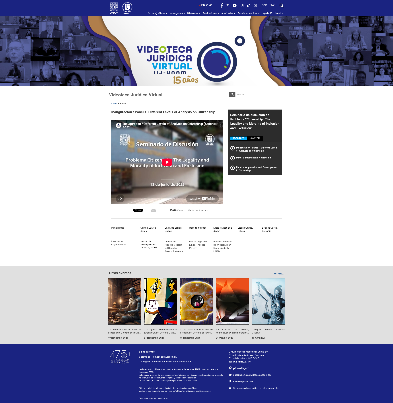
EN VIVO (206, 5)
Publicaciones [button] (210, 13)
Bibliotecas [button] (193, 13)
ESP (264, 5)
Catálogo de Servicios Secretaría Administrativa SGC (166, 361)
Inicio (114, 103)
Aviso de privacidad (243, 381)
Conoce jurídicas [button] (156, 13)
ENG (272, 5)
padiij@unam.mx (203, 390)
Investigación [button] (176, 13)
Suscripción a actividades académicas (252, 374)
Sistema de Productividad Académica (158, 356)
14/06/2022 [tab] (254, 138)
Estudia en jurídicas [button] (248, 13)
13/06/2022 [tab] (238, 138)
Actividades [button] (227, 13)
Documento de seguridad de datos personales (256, 388)
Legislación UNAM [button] (271, 13)
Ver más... (279, 273)
